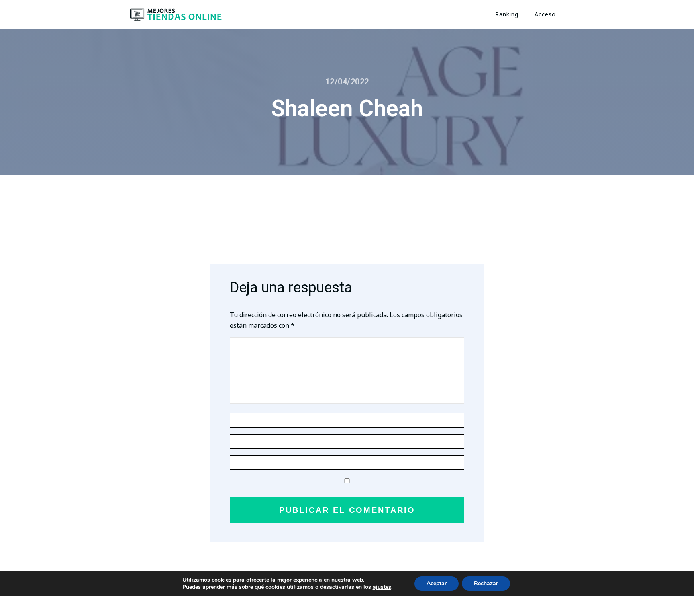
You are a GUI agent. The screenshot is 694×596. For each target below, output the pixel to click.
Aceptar (437, 583)
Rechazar (486, 583)
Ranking (506, 14)
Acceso (545, 14)
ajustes (382, 587)
